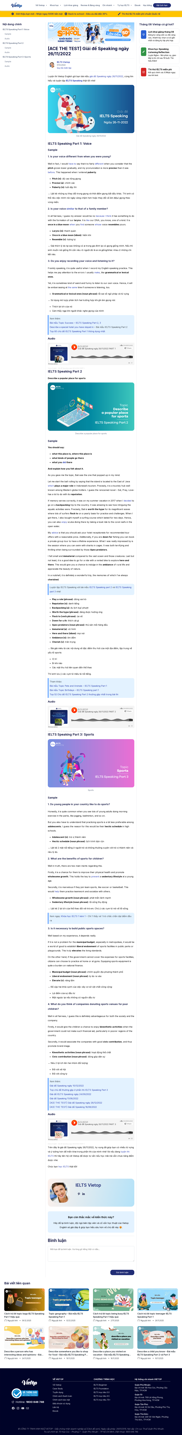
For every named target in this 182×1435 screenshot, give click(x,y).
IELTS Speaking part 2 (100, 587)
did (64, 462)
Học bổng (147, 5)
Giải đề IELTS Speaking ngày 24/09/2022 (70, 1094)
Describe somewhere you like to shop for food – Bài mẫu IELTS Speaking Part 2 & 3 (69, 1353)
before (51, 172)
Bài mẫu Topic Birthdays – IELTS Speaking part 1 (74, 690)
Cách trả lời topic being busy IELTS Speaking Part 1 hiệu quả (111, 1315)
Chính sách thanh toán (62, 1396)
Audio (7, 38)
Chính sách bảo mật (61, 1400)
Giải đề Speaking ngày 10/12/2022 (67, 1085)
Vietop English (52, 368)
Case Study (58, 1388)
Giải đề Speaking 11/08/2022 (64, 1098)
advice (55, 532)
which (51, 485)
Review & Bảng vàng (90, 5)
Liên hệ (56, 1407)
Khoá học (54, 5)
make (97, 272)
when (72, 224)
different (99, 163)
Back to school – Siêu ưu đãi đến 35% (87, 14)
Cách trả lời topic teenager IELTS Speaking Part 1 (154, 1315)
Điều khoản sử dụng (61, 1403)
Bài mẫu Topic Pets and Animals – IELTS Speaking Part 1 (78, 686)
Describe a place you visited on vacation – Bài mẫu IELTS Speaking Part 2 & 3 (111, 1353)
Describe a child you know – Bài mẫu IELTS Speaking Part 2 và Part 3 (156, 1353)
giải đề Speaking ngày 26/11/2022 (106, 76)
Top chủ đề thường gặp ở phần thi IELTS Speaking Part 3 (79, 1090)
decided (127, 500)
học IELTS (63, 1166)
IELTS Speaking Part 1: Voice (16, 29)
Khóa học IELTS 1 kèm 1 (73, 916)
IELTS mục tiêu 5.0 (102, 1392)
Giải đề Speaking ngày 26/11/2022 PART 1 (71, 368)
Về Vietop (40, 5)
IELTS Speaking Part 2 (13, 43)
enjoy (64, 522)
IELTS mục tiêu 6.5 (102, 1396)
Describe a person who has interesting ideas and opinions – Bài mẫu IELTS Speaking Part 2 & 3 (22, 1353)
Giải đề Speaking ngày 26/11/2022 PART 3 (71, 1144)
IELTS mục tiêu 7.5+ (102, 1400)
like (88, 220)
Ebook (137, 5)
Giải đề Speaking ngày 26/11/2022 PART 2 (71, 731)
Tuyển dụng (58, 1392)
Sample (8, 34)
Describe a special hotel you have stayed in (72, 327)
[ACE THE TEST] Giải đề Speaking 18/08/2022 (73, 1107)
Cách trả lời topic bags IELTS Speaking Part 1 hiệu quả (24, 1315)
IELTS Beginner (100, 1385)
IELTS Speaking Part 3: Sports (17, 57)
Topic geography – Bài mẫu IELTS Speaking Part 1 (66, 1315)
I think (108, 216)
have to (72, 163)
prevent (95, 876)
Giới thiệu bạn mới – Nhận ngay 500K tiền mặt (39, 14)
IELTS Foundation (101, 1388)
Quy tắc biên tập (64, 68)
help (57, 891)
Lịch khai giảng (71, 5)
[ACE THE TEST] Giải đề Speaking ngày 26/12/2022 (76, 1102)
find (82, 224)
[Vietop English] (16, 5)
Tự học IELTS (123, 5)
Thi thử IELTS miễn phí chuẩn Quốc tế (141, 14)
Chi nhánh (107, 5)
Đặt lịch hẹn (162, 5)
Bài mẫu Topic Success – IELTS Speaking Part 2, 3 (75, 322)
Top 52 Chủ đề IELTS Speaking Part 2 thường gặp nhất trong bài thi (84, 694)
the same (72, 287)
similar (70, 208)
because (100, 216)
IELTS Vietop (63, 62)
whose (98, 224)
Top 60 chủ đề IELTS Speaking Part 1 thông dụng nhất (77, 331)
